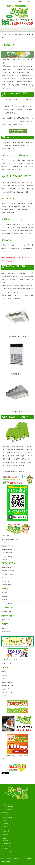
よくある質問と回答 (7, 682)
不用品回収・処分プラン (18, 35)
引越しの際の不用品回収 (8, 570)
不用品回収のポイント (7, 584)
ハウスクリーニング (7, 663)
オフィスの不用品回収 (7, 574)
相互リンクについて (7, 692)
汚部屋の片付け (6, 620)
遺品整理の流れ (6, 631)
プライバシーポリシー (7, 685)
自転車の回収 (5, 600)
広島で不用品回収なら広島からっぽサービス (17, 858)
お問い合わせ (5, 675)
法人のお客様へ (6, 581)
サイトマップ (29, 1)
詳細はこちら (8, 559)
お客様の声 (4, 678)
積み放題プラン (6, 577)
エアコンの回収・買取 (7, 603)
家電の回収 (4, 596)
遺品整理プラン (6, 628)
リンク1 (4, 696)
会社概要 (4, 671)
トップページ (6, 35)
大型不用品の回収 (6, 567)
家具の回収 (4, 593)
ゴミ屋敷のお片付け (6, 831)
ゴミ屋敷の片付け (6, 611)
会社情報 (20, 1)
